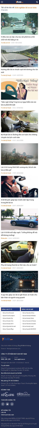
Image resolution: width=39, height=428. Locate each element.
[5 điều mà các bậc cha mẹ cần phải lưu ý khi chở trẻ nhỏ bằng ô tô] (19, 24)
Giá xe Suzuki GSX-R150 (29, 329)
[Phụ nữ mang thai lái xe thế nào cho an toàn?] (19, 252)
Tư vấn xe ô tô (5, 42)
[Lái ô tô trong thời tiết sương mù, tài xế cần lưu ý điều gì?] (19, 154)
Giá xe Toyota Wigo (8, 329)
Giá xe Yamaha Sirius (28, 313)
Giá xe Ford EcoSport (9, 315)
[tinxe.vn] (19, 2)
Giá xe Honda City (8, 318)
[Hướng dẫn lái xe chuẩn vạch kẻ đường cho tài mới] (19, 56)
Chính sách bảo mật (7, 415)
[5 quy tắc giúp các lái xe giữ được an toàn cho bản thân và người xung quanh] (19, 282)
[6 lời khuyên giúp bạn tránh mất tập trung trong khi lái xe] (19, 187)
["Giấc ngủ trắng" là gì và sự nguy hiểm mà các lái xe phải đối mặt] (19, 89)
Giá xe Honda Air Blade (29, 321)
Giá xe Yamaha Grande (29, 323)
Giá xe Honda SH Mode (29, 315)
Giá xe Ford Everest (8, 313)
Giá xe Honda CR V (8, 323)
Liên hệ (3, 412)
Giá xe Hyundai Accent (9, 326)
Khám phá (4, 238)
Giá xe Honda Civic (8, 321)
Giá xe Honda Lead (28, 326)
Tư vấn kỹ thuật (6, 75)
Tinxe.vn (8, 339)
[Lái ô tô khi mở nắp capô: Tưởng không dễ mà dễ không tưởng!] (19, 219)
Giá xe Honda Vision (28, 318)
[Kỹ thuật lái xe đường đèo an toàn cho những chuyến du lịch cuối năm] (19, 121)
